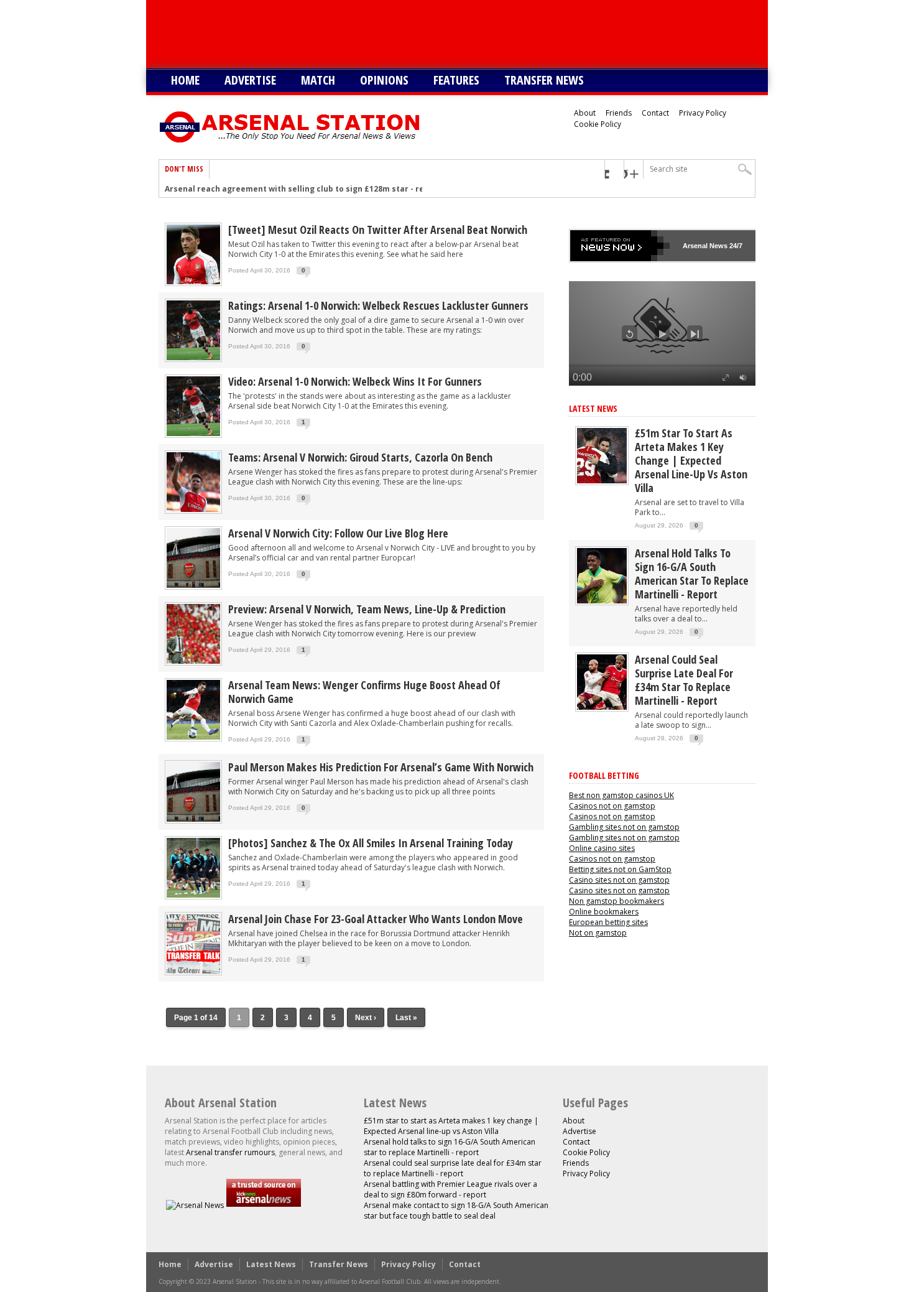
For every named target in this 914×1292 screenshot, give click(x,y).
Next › (365, 1017)
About (585, 113)
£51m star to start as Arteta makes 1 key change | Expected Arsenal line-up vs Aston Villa (691, 460)
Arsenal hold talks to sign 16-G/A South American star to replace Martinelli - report (692, 573)
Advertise (250, 80)
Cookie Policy (597, 124)
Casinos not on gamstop (612, 806)
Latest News (593, 408)
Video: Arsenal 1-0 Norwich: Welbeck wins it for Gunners (355, 381)
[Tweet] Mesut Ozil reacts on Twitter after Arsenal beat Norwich (377, 229)
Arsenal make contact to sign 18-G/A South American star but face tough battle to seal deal (456, 1210)
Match (318, 80)
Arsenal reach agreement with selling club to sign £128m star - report (303, 188)
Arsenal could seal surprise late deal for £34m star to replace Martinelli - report (684, 680)
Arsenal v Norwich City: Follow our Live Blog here (338, 533)
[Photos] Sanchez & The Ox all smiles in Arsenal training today (370, 843)
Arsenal (695, 245)
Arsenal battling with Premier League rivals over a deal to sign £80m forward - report (450, 1189)
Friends (619, 113)
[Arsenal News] (195, 1205)
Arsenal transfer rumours (230, 1152)
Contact (655, 113)
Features (456, 80)
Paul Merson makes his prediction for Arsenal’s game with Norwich (380, 767)
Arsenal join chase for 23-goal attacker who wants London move (375, 919)
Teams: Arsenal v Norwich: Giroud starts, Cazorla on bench (360, 457)
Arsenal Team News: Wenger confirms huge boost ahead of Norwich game (364, 691)
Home (185, 80)
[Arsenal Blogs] (263, 1205)
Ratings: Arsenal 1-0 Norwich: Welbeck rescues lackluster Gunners (378, 305)
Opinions (384, 80)
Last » (406, 1017)
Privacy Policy (702, 113)
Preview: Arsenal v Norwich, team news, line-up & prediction (366, 609)
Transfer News (544, 80)
